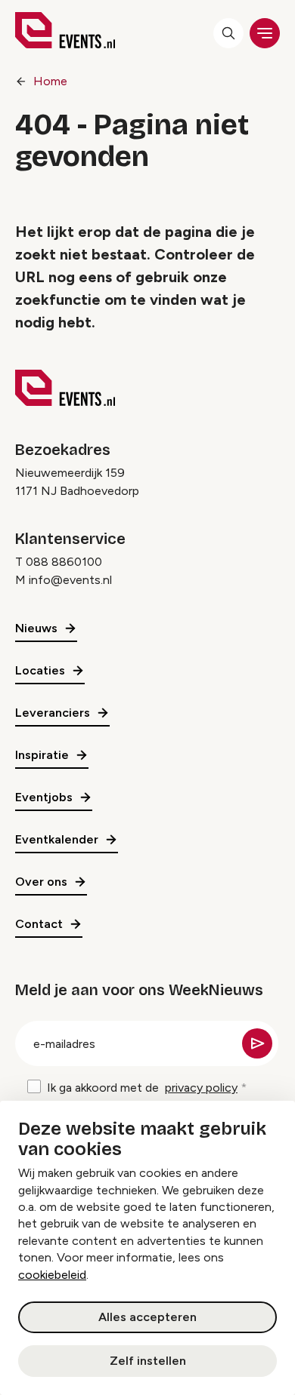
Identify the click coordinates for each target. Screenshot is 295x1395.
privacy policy (201, 1087)
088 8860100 (64, 562)
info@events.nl (70, 580)
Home (50, 81)
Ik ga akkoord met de (142, 1087)
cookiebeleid (52, 1274)
